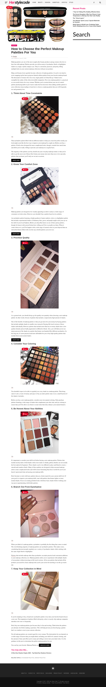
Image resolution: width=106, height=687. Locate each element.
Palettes (13, 555)
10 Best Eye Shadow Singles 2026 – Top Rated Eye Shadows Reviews (31, 653)
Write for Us (40, 673)
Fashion (47, 2)
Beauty (40, 2)
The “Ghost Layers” (78, 18)
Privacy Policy (58, 673)
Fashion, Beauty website (44, 683)
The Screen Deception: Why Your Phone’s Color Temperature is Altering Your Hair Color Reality (87, 15)
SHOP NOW (16, 160)
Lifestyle (64, 2)
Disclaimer (49, 673)
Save (10, 7)
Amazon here (45, 645)
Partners (66, 673)
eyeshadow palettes (27, 657)
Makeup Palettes (40, 657)
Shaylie (15, 56)
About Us (24, 673)
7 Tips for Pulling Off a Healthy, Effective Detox (86, 12)
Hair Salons (74, 673)
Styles (71, 2)
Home (34, 2)
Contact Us (31, 673)
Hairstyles (55, 2)
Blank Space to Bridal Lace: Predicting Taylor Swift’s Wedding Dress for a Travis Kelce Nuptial (87, 25)
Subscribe (82, 673)
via (12, 136)
